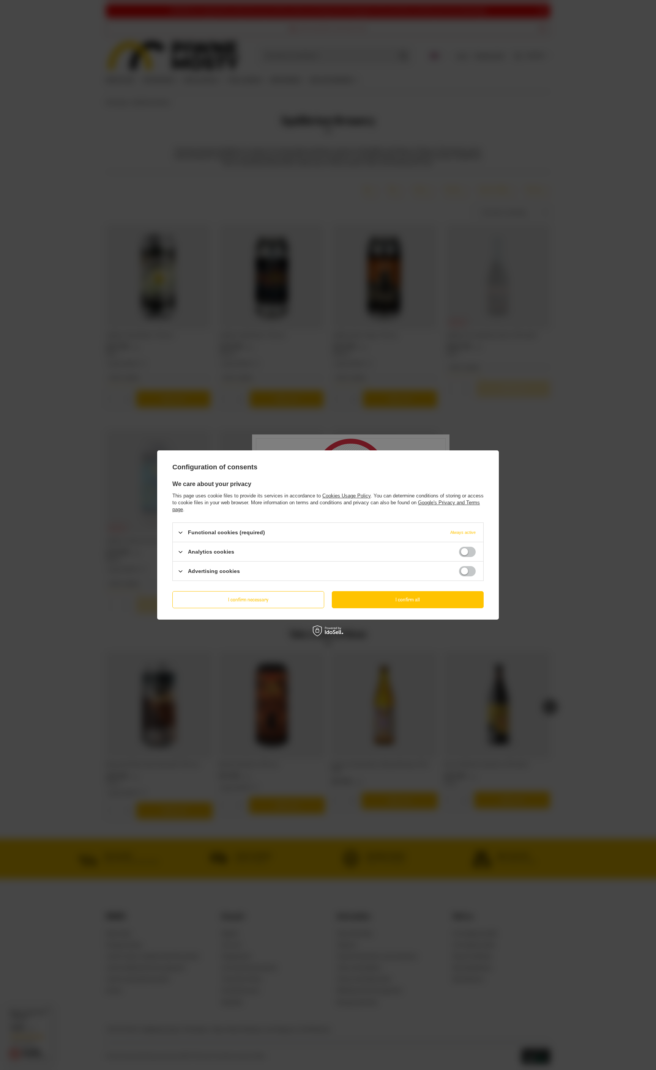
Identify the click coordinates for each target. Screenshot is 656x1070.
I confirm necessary (248, 599)
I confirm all (408, 599)
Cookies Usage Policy (346, 496)
